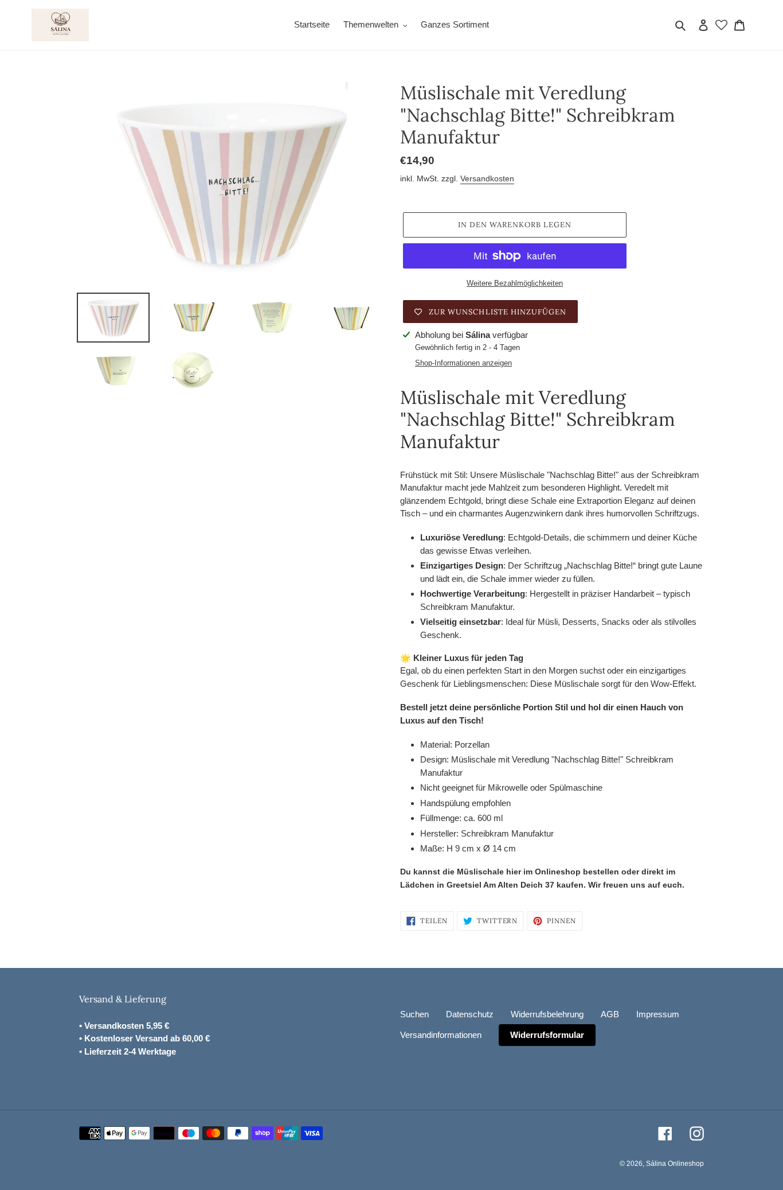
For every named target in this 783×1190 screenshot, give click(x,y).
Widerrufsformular (547, 1035)
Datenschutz (470, 1014)
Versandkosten (487, 178)
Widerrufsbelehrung (547, 1014)
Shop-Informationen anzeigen (463, 363)
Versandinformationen (440, 1035)
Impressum (657, 1014)
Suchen (414, 1014)
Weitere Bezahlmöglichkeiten (515, 283)
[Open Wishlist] (721, 25)
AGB (610, 1014)
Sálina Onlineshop (675, 1164)
